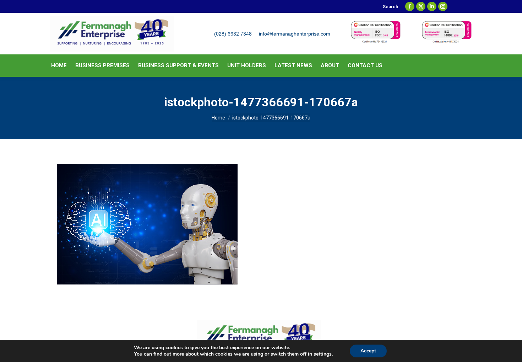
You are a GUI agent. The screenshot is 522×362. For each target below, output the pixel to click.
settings (323, 354)
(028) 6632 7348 (233, 34)
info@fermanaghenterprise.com (294, 34)
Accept (368, 350)
